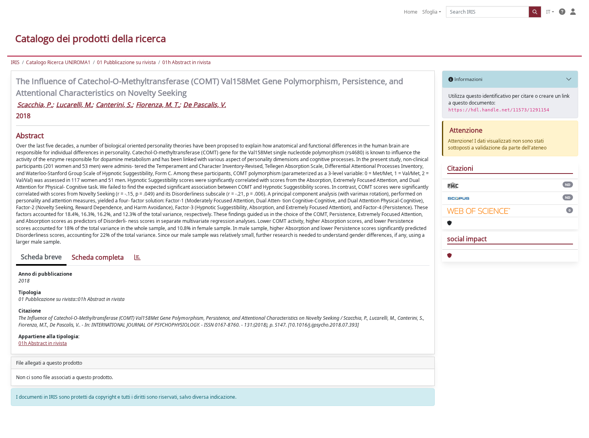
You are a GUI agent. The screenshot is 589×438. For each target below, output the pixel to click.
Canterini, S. (114, 104)
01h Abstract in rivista (186, 62)
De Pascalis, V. (204, 104)
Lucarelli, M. (74, 104)
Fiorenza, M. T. (157, 104)
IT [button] (548, 11)
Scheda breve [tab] (41, 256)
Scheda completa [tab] (98, 257)
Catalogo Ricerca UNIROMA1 (58, 62)
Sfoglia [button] (430, 11)
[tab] (137, 257)
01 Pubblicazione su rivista (126, 62)
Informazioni (467, 79)
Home (411, 11)
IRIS (15, 62)
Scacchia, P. (34, 104)
